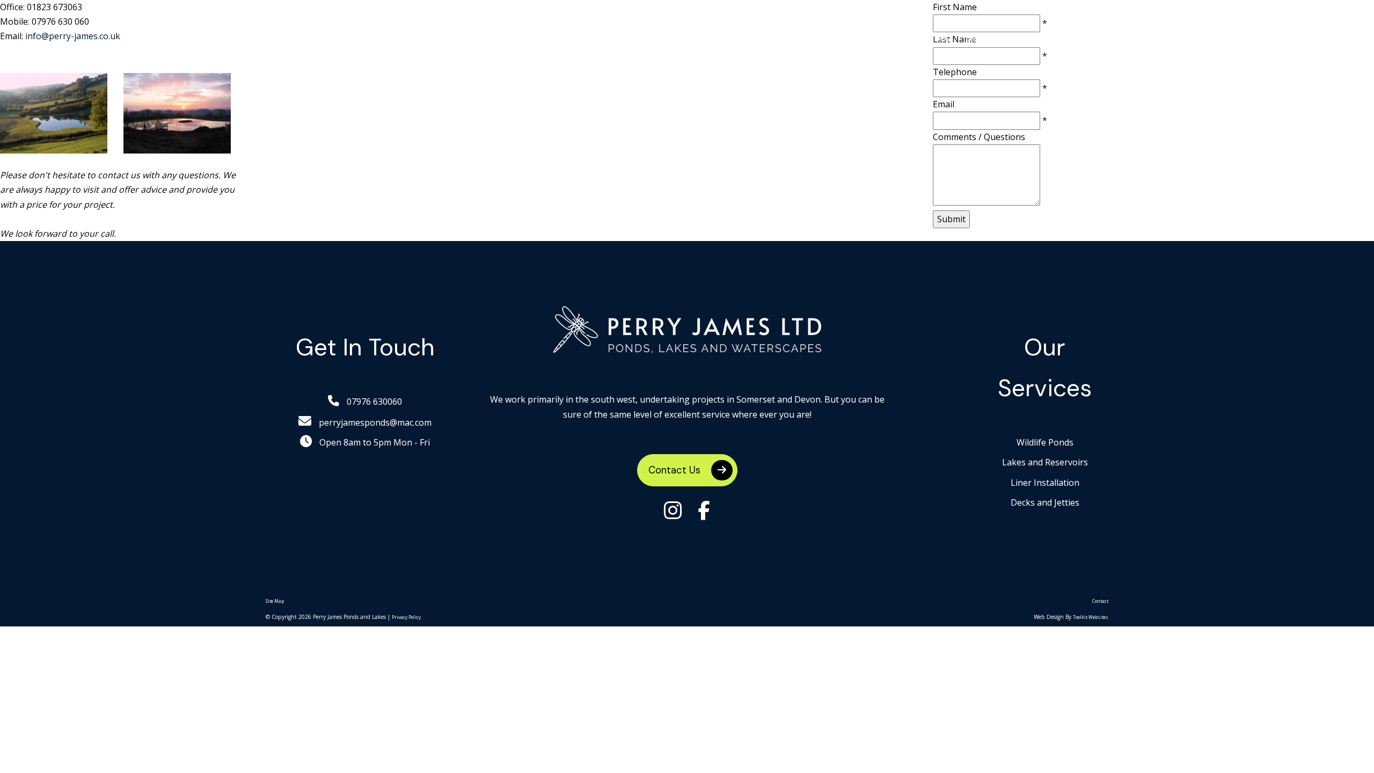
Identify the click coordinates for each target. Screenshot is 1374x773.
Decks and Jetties (911, 37)
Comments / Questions (979, 137)
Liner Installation (819, 37)
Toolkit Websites (1090, 617)
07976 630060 (373, 401)
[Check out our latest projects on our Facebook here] (704, 511)
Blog (975, 37)
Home (566, 37)
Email (943, 104)
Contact (1100, 601)
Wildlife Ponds (626, 37)
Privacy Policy (406, 617)
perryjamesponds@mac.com (374, 422)
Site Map (275, 601)
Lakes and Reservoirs (719, 37)
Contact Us (675, 470)
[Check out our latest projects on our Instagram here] (673, 511)
